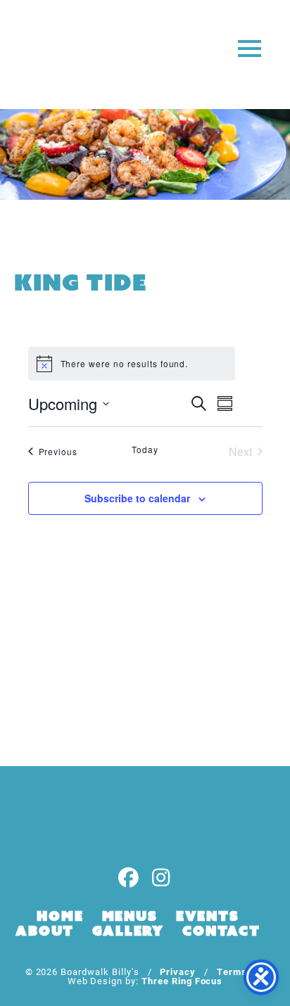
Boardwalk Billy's (66, 54)
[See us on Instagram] (161, 878)
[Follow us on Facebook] (129, 878)
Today (145, 449)
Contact (221, 930)
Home (60, 916)
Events (207, 916)
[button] (249, 47)
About (44, 930)
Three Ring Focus (181, 980)
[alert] (131, 364)
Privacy (178, 971)
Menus (130, 916)
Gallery (128, 930)
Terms (232, 971)
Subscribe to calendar (137, 498)
